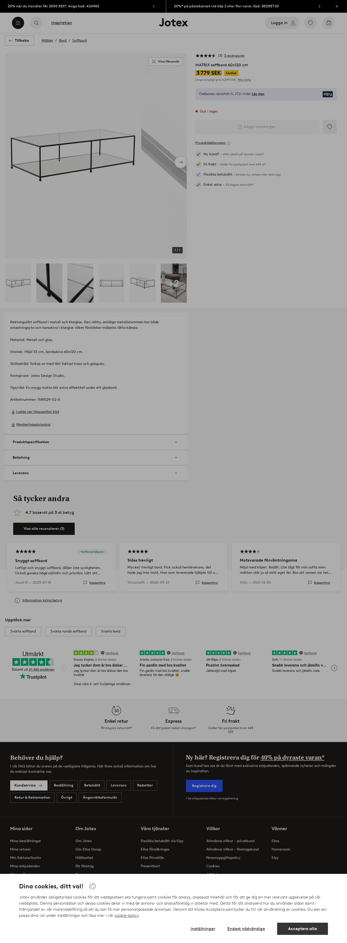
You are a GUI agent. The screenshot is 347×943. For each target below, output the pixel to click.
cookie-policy (126, 915)
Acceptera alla (302, 928)
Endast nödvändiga (246, 928)
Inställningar (203, 928)
